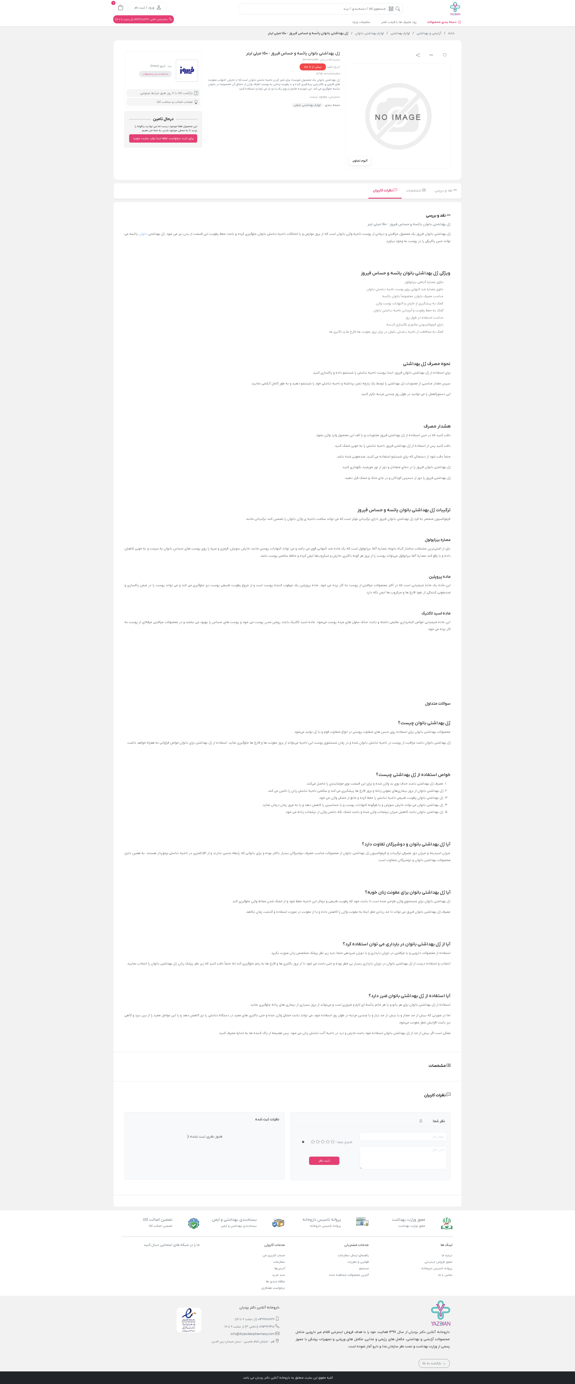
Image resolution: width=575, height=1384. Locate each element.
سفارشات (279, 1262)
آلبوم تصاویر (359, 161)
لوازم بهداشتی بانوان (307, 105)
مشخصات (414, 190)
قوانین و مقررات (358, 1262)
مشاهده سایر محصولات (155, 74)
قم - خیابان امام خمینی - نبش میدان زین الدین (243, 1341)
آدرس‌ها (279, 1268)
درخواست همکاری (273, 1288)
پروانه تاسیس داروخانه (436, 1268)
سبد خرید (278, 1275)
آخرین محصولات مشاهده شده (349, 1275)
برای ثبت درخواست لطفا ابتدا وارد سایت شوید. (163, 138)
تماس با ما (445, 1275)
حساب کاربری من (274, 1255)
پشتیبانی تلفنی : (141, 19)
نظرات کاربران (383, 190)
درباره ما (447, 1255)
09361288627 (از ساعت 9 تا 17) (254, 1319)
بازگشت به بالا (432, 1363)
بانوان (143, 234)
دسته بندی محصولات (442, 22)
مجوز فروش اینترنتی (438, 1262)
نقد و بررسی (444, 190)
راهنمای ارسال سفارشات (353, 1255)
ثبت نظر (324, 1161)
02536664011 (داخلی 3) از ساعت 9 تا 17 (249, 1327)
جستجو (364, 1268)
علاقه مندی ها (275, 1281)
